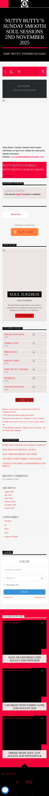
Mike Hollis (10, 352)
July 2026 (8, 495)
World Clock (15, 214)
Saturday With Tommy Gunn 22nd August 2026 (24, 707)
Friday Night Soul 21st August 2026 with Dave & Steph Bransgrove (24, 755)
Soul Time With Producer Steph (19, 454)
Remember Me (12, 585)
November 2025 (10, 505)
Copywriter (10, 774)
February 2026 (9, 502)
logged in (20, 194)
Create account (8, 597)
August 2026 (9, 492)
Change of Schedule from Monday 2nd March (24, 464)
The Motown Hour (14, 334)
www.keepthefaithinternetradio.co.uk (27, 157)
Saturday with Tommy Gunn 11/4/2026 (22, 459)
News (6, 533)
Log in (24, 592)
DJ (5, 525)
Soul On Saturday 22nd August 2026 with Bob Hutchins (24, 660)
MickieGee (9, 378)
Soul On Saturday (12, 623)
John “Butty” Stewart (16, 369)
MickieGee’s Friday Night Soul (18, 718)
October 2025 (9, 508)
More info (8, 176)
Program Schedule (11, 537)
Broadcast (8, 521)
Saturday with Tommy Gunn (17, 671)
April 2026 (8, 498)
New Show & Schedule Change (19, 450)
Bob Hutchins (11, 361)
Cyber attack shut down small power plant (18, 415)
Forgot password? (39, 597)
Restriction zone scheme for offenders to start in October (23, 418)
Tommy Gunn (11, 343)
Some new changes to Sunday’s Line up (23, 445)
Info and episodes (24, 316)
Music (6, 529)
